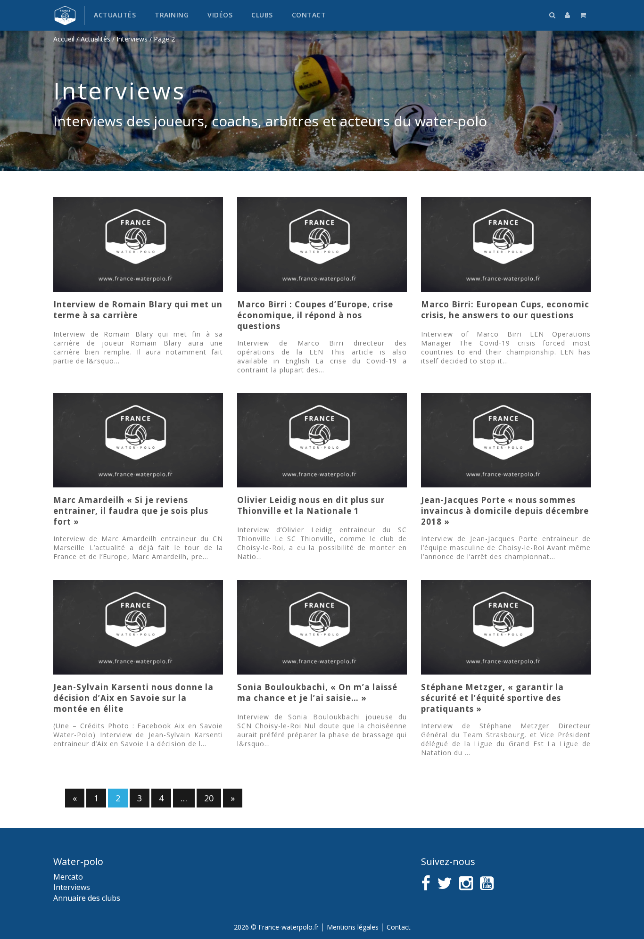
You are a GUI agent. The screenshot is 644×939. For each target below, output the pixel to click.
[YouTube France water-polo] (487, 883)
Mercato (68, 877)
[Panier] (583, 15)
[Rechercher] (553, 15)
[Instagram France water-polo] (466, 883)
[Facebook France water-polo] (425, 883)
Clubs (262, 14)
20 (209, 798)
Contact (309, 14)
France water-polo (65, 15)
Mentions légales (353, 927)
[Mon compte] (567, 15)
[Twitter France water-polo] (444, 883)
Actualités (115, 14)
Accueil (63, 38)
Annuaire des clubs (86, 898)
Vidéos (219, 14)
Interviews (132, 38)
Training (172, 14)
